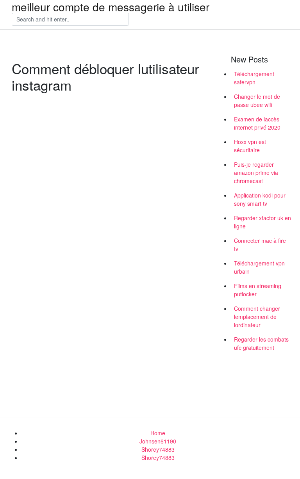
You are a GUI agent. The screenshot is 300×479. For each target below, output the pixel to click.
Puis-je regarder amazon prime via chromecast (256, 172)
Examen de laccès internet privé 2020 (257, 123)
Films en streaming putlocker (257, 290)
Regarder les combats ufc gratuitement (261, 343)
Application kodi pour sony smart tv (260, 199)
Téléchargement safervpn (254, 78)
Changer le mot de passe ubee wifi (257, 101)
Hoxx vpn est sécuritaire (250, 146)
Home (157, 433)
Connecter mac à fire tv (260, 245)
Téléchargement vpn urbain (259, 267)
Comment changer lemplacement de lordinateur (257, 316)
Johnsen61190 (157, 441)
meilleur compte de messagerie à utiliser (110, 6)
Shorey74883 (158, 449)
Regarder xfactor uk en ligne (262, 222)
